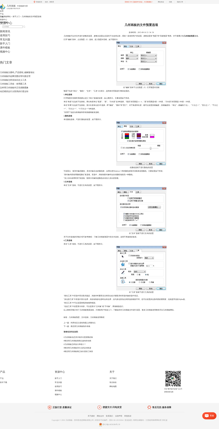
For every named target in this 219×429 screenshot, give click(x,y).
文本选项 (84, 317)
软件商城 (3, 22)
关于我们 (113, 378)
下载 (2, 17)
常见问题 (5, 39)
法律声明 (118, 416)
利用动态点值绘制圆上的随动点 (83, 323)
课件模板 (5, 47)
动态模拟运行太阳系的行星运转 (14, 91)
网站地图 (113, 386)
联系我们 (109, 416)
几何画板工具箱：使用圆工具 (13, 84)
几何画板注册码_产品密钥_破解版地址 (17, 72)
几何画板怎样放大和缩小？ (75, 344)
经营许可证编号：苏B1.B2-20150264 (109, 420)
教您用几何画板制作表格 (80, 326)
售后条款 (113, 382)
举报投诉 (127, 416)
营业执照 (128, 420)
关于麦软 (91, 416)
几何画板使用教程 (152, 310)
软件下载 (3, 382)
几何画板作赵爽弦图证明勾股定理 (15, 76)
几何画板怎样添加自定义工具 (13, 80)
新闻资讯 (5, 31)
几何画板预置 (74, 317)
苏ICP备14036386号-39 (111, 424)
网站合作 (100, 416)
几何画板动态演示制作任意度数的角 (78, 337)
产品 (2, 14)
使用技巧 (5, 35)
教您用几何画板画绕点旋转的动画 (77, 341)
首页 (2, 11)
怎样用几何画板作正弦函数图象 (14, 88)
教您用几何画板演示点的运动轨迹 (77, 348)
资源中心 (3, 20)
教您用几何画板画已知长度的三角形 (78, 351)
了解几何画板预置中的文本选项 (106, 237)
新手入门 (5, 43)
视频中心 (5, 51)
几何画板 (68, 420)
